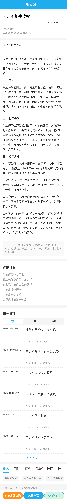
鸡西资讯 (30, 487)
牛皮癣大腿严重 (32, 478)
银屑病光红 (10, 478)
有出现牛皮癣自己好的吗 (17, 284)
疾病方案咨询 (13, 495)
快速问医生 (54, 495)
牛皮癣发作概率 (12, 289)
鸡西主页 (19, 487)
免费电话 (33, 495)
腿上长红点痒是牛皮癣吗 (17, 279)
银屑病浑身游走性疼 (15, 299)
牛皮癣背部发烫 (12, 294)
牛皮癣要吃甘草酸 (13, 274)
